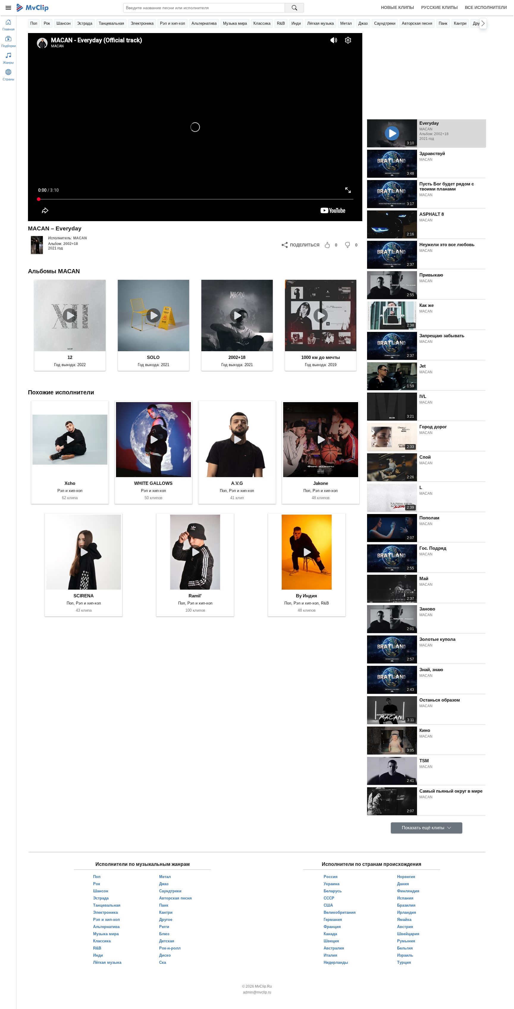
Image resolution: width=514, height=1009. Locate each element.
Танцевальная (111, 23)
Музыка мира (235, 23)
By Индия (306, 595)
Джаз (363, 23)
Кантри (460, 23)
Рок (47, 23)
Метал (346, 23)
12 (70, 357)
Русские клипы (439, 7)
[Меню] (8, 8)
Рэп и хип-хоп (172, 23)
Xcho (70, 483)
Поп (33, 23)
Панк (443, 23)
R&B (281, 23)
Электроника (142, 23)
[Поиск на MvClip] (294, 8)
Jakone (320, 483)
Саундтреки (384, 23)
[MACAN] (37, 245)
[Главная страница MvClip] (32, 8)
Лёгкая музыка (320, 23)
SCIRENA (83, 595)
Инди (296, 23)
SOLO (153, 357)
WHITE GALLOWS (153, 483)
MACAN (80, 238)
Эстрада (84, 23)
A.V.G (237, 483)
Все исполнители (486, 7)
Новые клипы (397, 7)
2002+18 (70, 244)
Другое (479, 23)
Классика (261, 23)
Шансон (63, 23)
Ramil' (195, 595)
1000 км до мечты (320, 357)
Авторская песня (417, 23)
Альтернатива (204, 23)
